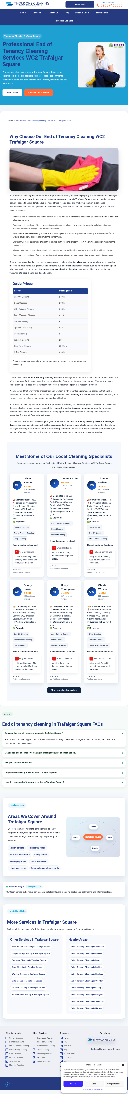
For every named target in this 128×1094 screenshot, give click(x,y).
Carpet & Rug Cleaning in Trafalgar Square (31, 953)
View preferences (114, 1084)
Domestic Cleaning (16, 1042)
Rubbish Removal (43, 1061)
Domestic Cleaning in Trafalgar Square (29, 960)
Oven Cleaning (15, 1054)
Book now (80, 4)
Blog (65, 1050)
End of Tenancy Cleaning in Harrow (86, 1008)
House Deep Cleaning (45, 1038)
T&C (65, 1061)
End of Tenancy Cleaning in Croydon (86, 981)
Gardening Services (44, 1054)
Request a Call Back (64, 21)
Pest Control (41, 1057)
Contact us (68, 1057)
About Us (54, 13)
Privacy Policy (88, 1089)
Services (36, 13)
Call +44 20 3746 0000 (38, 92)
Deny (94, 1084)
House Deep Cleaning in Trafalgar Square (30, 994)
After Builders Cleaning (46, 1046)
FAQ (67, 13)
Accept (73, 1084)
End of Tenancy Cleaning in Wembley (87, 1001)
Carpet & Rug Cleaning (18, 1050)
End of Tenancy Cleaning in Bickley (86, 953)
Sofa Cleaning (14, 1061)
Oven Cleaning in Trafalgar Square (27, 967)
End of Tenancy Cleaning (19, 1046)
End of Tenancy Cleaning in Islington (86, 994)
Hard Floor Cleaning (44, 1042)
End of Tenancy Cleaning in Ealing (85, 988)
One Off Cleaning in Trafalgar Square (28, 988)
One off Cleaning (16, 1038)
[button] (123, 1065)
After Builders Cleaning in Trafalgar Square (31, 946)
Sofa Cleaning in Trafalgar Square (27, 981)
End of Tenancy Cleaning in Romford (86, 974)
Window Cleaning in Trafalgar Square (28, 974)
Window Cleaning (16, 1057)
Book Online (12, 92)
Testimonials (102, 13)
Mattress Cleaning (16, 1065)
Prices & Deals (82, 13)
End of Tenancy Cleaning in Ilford (85, 960)
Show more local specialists (64, 690)
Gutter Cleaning (43, 1050)
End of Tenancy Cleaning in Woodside (87, 946)
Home (23, 13)
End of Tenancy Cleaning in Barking (86, 967)
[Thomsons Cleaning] (27, 4)
